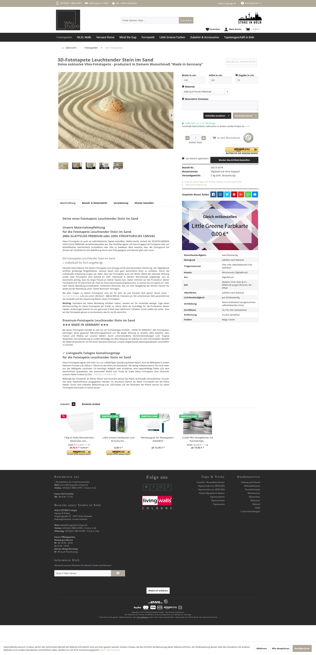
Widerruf (256, 504)
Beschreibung (68, 202)
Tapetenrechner (218, 500)
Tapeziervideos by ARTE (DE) (211, 486)
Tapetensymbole (217, 496)
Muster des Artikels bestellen (234, 160)
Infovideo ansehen (215, 115)
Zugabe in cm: (246, 75)
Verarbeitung (121, 202)
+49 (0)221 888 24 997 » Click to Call (79, 488)
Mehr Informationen (110, 649)
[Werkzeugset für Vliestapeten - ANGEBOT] (158, 422)
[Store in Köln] (250, 18)
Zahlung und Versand (250, 482)
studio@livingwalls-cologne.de (73, 525)
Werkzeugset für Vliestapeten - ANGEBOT (158, 439)
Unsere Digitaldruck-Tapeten (212, 493)
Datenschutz (254, 496)
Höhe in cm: (216, 75)
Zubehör (67, 404)
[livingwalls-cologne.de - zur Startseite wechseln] (68, 20)
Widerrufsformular (252, 486)
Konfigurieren (302, 648)
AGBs (257, 508)
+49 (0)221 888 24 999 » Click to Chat (82, 531)
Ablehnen (261, 648)
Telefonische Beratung (195, 184)
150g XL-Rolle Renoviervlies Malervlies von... (79, 439)
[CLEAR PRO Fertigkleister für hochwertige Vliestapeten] (197, 422)
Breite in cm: (189, 75)
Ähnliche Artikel (91, 404)
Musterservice (254, 493)
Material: (190, 86)
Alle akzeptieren (281, 648)
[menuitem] (157, 20)
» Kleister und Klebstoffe (105, 374)
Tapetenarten (219, 504)
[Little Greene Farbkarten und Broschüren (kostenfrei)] (118, 422)
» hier (247, 126)
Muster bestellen (144, 202)
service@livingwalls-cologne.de (73, 485)
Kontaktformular (252, 489)
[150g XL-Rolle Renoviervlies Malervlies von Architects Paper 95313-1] (79, 422)
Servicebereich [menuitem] (252, 3)
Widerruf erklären (158, 590)
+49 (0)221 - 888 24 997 (70, 3)
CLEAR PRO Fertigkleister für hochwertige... (197, 439)
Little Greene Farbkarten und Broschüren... (118, 439)
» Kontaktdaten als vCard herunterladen (72, 482)
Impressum (255, 500)
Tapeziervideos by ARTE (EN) (211, 489)
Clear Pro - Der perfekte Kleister (211, 482)
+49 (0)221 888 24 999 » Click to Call (79, 528)
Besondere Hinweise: (197, 99)
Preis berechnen (243, 115)
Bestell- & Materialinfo (94, 202)
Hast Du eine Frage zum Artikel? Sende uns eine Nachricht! (213, 181)
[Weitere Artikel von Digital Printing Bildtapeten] (241, 63)
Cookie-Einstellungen (250, 511)
